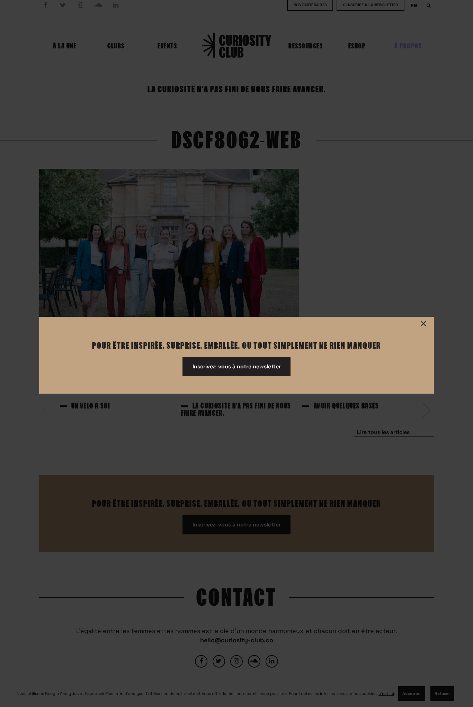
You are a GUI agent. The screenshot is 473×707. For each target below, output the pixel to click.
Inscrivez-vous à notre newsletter (237, 366)
